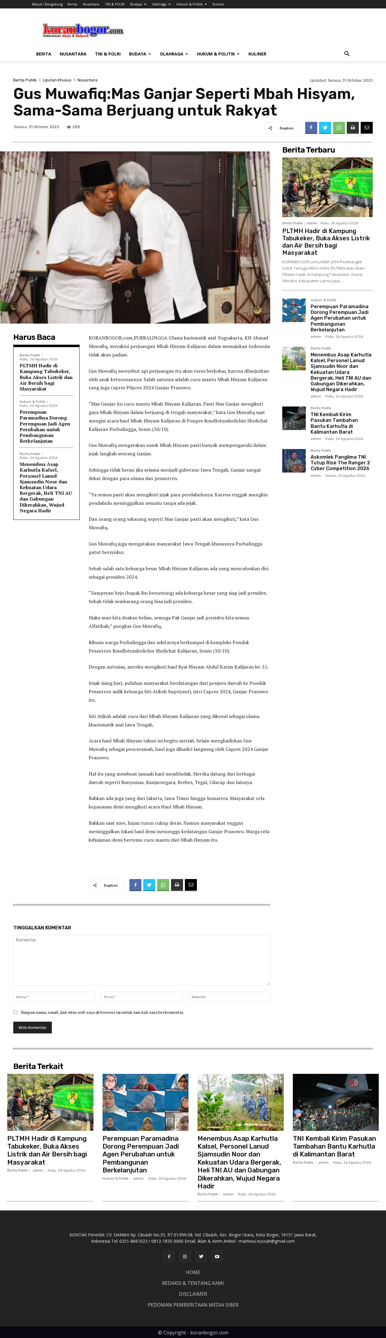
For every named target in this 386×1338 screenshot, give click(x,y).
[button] (347, 54)
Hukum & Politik (189, 4)
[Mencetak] (353, 128)
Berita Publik (25, 80)
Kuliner (218, 4)
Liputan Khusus (57, 80)
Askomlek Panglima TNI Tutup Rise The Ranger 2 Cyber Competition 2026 (340, 462)
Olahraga (159, 4)
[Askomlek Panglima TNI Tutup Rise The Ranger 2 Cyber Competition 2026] (294, 461)
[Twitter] (325, 128)
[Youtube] (217, 1256)
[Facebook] (311, 128)
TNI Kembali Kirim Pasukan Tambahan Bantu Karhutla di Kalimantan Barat (334, 423)
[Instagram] (185, 1256)
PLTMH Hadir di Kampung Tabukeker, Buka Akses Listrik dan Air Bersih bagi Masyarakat (46, 377)
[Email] (367, 128)
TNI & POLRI (115, 4)
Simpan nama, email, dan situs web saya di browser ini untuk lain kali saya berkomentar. (102, 1012)
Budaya (136, 4)
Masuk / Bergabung (47, 4)
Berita (72, 4)
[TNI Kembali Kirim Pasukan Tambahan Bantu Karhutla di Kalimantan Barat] (294, 418)
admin (312, 223)
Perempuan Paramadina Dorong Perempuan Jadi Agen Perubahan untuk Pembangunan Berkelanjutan (45, 426)
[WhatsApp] (339, 128)
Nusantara (91, 4)
